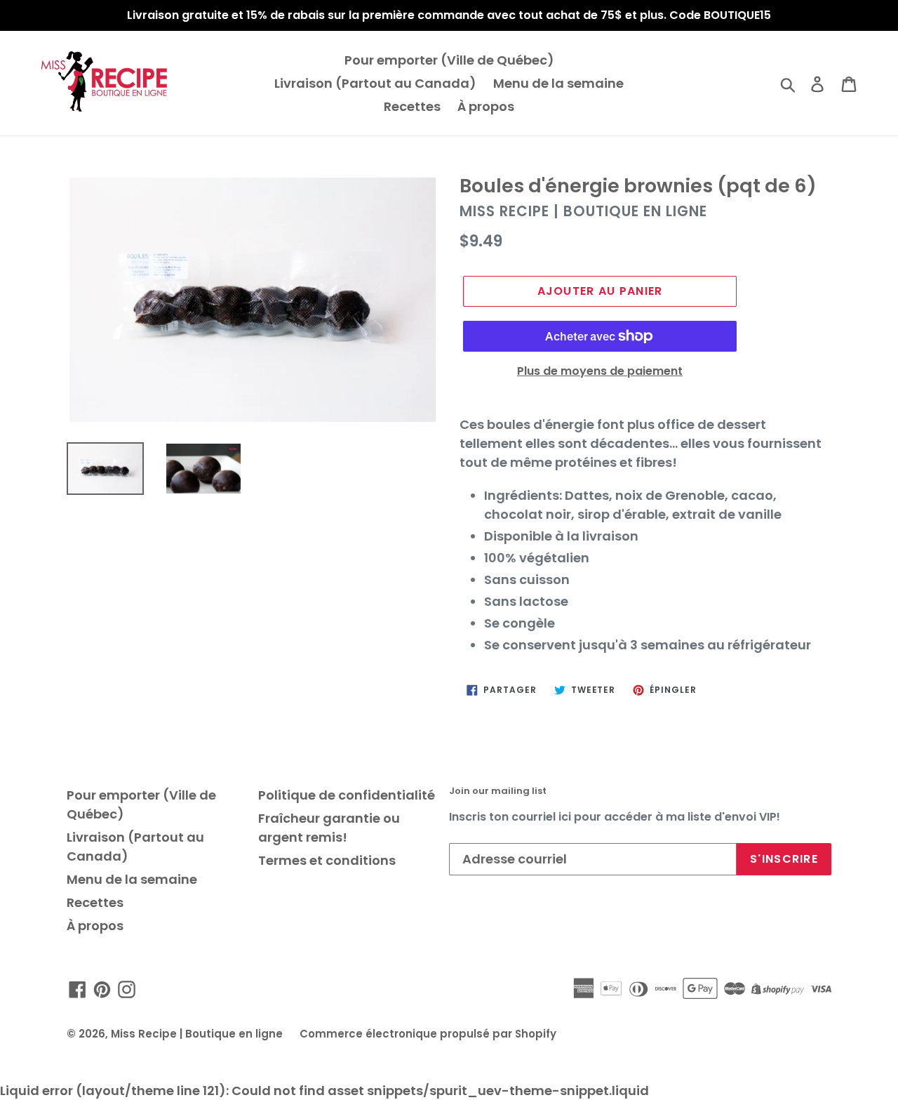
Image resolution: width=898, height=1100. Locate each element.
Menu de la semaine (558, 83)
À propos (485, 106)
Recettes (412, 106)
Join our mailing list (498, 791)
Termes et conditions (327, 860)
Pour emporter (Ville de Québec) (449, 60)
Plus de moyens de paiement (600, 371)
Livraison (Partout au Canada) (375, 83)
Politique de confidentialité (346, 795)
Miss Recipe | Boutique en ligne (197, 1033)
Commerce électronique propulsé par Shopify (428, 1033)
